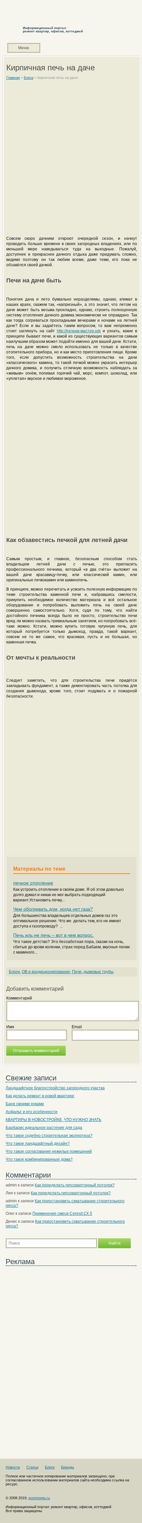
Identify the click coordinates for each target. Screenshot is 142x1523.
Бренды (67, 1467)
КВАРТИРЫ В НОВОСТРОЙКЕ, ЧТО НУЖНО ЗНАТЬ (53, 1119)
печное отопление (33, 883)
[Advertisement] (71, 161)
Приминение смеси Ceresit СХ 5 (62, 1213)
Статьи (32, 1467)
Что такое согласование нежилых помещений (49, 1151)
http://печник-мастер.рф (79, 331)
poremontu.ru (39, 1498)
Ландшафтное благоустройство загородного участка (55, 1088)
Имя (10, 1027)
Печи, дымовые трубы (93, 971)
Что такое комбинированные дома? (39, 1159)
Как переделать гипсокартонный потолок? (75, 1185)
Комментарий (19, 998)
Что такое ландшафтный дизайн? (38, 1143)
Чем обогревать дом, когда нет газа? (53, 909)
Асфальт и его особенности (31, 1111)
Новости (13, 1467)
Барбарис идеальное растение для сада (44, 1127)
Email (77, 1027)
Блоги (14, 971)
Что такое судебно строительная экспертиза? (49, 1135)
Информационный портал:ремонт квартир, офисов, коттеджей (53, 29)
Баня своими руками (25, 1104)
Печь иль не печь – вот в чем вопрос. (53, 935)
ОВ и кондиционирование (46, 971)
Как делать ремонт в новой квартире (40, 1096)
